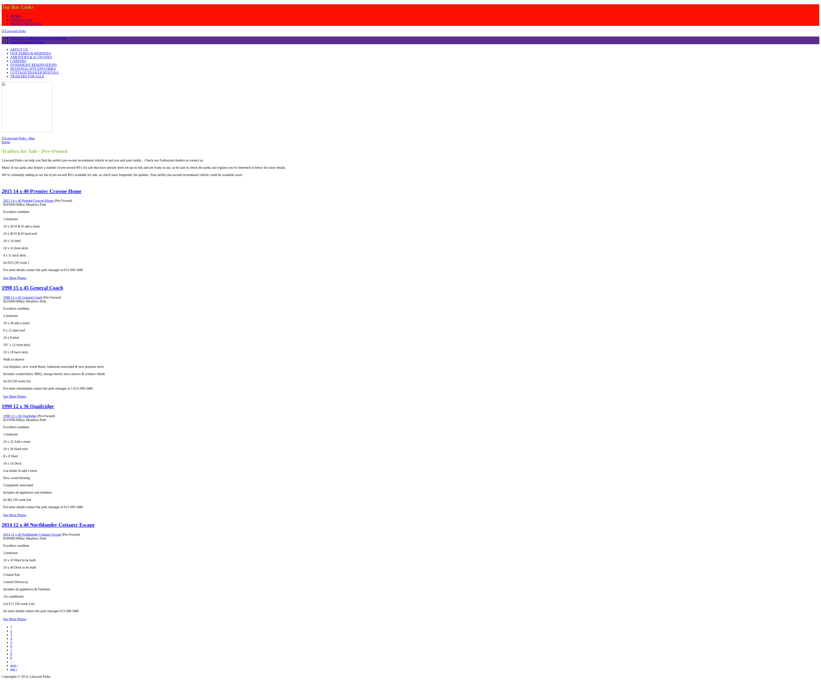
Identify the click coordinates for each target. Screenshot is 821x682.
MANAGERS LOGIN (26, 24)
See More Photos (14, 278)
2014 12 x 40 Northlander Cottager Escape (48, 525)
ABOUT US (19, 49)
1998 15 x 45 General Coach (32, 287)
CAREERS (18, 61)
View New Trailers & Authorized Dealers (38, 38)
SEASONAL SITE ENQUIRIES (33, 68)
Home (6, 142)
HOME (15, 16)
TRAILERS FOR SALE (27, 76)
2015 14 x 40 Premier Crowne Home (41, 191)
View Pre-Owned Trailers (27, 42)
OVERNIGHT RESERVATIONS (33, 65)
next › (14, 665)
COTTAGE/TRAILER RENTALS (34, 72)
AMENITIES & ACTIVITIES (31, 57)
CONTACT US (21, 20)
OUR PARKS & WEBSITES (30, 53)
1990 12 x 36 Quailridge (28, 406)
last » (13, 669)
